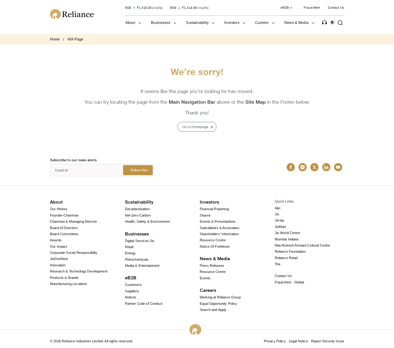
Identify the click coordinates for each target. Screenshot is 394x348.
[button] (324, 22)
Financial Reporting (214, 209)
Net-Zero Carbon (137, 215)
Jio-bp (279, 220)
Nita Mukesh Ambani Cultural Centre (302, 245)
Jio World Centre (287, 233)
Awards (56, 240)
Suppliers (132, 291)
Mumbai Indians (287, 239)
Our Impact (58, 246)
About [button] (130, 23)
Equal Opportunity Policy (218, 303)
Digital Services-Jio (139, 241)
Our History (59, 209)
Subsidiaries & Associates (219, 228)
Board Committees (64, 234)
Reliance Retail (286, 258)
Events (205, 278)
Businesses (137, 234)
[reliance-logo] (83, 14)
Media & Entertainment (142, 265)
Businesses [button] (160, 23)
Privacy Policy (275, 341)
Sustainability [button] (197, 23)
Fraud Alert (312, 7)
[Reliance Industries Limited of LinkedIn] (326, 167)
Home (55, 39)
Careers (208, 290)
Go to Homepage (195, 127)
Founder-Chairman (64, 215)
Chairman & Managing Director (73, 221)
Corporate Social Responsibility (74, 253)
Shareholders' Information (219, 234)
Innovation (58, 265)
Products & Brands (64, 278)
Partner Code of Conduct (144, 303)
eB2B (130, 277)
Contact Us (336, 7)
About (56, 202)
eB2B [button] (285, 7)
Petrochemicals (137, 259)
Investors (209, 202)
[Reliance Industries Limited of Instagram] (302, 167)
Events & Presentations (218, 221)
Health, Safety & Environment (147, 221)
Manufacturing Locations (68, 284)
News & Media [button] (296, 23)
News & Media (215, 258)
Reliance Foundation (290, 251)
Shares (205, 215)
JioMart (280, 227)
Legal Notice (298, 341)
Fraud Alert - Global (289, 282)
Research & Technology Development (78, 271)
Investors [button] (231, 23)
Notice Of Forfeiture (215, 246)
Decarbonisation (137, 209)
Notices (131, 297)
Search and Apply (213, 310)
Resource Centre (213, 240)
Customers (133, 285)
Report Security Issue (327, 341)
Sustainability (139, 202)
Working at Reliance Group (220, 297)
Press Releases (212, 265)
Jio (277, 214)
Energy (130, 253)
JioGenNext (59, 259)
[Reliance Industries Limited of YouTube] (338, 167)
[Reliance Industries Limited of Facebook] (291, 167)
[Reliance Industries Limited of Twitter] (314, 167)
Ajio (277, 208)
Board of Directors (64, 228)
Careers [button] (261, 23)
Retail (129, 247)
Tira (277, 264)
